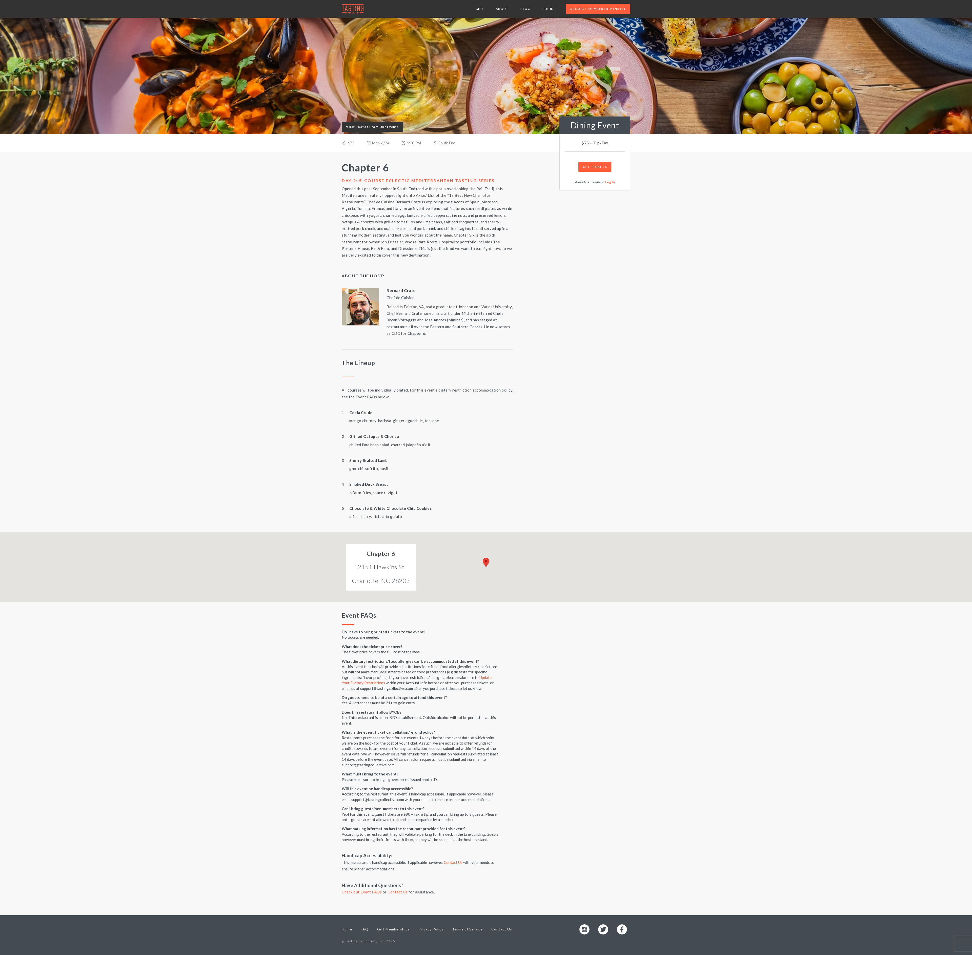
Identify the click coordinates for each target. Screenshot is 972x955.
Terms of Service (467, 929)
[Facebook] (622, 929)
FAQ (365, 929)
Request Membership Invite (598, 9)
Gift (480, 9)
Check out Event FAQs (362, 892)
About (502, 9)
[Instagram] (584, 929)
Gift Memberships (393, 929)
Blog (525, 9)
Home (347, 929)
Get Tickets (595, 167)
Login (548, 9)
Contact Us (453, 862)
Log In (610, 182)
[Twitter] (603, 929)
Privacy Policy (430, 929)
